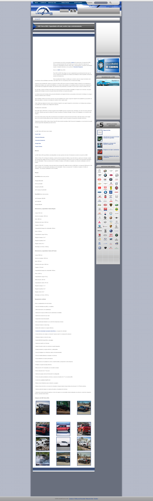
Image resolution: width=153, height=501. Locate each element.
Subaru (111, 239)
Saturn (99, 235)
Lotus (116, 209)
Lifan (105, 209)
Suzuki (116, 239)
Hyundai (99, 201)
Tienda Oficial (65, 2)
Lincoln (111, 209)
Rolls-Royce (105, 230)
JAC (111, 201)
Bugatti (111, 175)
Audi (116, 171)
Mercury (105, 218)
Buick (116, 175)
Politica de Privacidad (79, 498)
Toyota (111, 243)
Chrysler (105, 184)
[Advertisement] (98, 10)
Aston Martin (111, 171)
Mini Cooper (116, 218)
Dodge (105, 188)
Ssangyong (105, 239)
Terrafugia (105, 243)
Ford (99, 192)
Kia (105, 205)
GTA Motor (105, 196)
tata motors (99, 243)
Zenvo (105, 248)
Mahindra (99, 213)
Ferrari (111, 188)
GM (111, 192)
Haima (111, 196)
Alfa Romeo (105, 171)
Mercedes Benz (99, 218)
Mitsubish (99, 222)
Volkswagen (99, 248)
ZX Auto (116, 248)
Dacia (116, 184)
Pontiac (105, 226)
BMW (105, 175)
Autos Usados (78, 2)
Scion (105, 235)
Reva (99, 230)
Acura (99, 171)
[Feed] (75, 11)
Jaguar (116, 201)
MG (111, 218)
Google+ (96, 498)
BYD (99, 179)
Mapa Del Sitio (52, 2)
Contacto (43, 2)
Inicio (36, 2)
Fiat (116, 188)
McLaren (116, 213)
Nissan (105, 222)
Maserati (105, 213)
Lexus (99, 209)
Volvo (116, 243)
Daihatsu (99, 188)
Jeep (99, 205)
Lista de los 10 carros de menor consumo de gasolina (111, 137)
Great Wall (99, 196)
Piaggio (99, 226)
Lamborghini (111, 205)
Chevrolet (99, 184)
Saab (111, 230)
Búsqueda (89, 2)
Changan (111, 179)
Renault (116, 226)
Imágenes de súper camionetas (111, 149)
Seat (111, 235)
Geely (105, 192)
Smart (99, 239)
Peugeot (116, 222)
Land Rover (116, 205)
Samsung (116, 230)
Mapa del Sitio (106, 130)
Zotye (111, 248)
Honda (116, 196)
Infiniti (105, 201)
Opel (111, 222)
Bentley (99, 175)
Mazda (111, 213)
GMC (116, 192)
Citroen (111, 184)
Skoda (116, 235)
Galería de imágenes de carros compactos (111, 157)
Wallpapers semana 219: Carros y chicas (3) (109, 144)
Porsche (111, 226)
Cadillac (105, 179)
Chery (116, 179)
